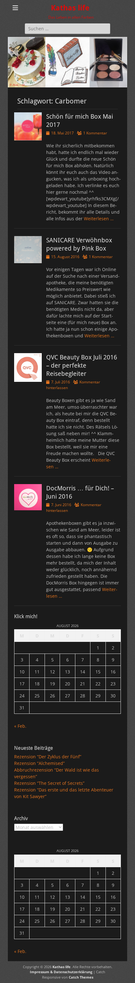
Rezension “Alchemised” (39, 763)
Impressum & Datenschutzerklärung (61, 971)
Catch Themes (81, 977)
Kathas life (70, 7)
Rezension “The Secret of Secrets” (49, 783)
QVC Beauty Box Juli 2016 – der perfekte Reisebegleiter (81, 365)
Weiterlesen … (99, 219)
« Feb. (20, 726)
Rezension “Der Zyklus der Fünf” (47, 757)
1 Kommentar (95, 133)
